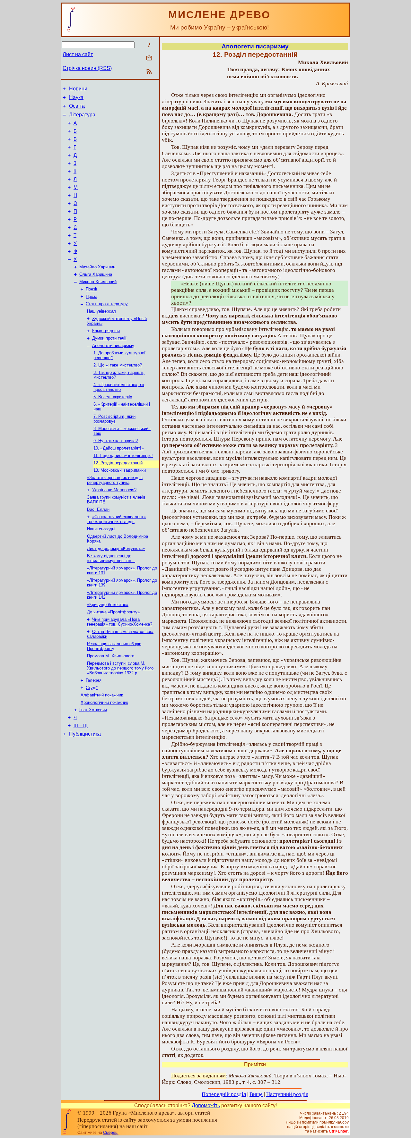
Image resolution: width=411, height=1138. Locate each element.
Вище (256, 1094)
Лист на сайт (78, 54)
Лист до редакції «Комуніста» (116, 548)
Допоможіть (206, 1105)
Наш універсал (101, 311)
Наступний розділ (287, 1094)
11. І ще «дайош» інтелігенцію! (123, 455)
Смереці (110, 1132)
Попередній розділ (224, 1094)
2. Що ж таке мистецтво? (117, 365)
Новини (78, 88)
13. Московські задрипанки (119, 470)
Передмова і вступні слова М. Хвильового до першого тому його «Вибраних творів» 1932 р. (120, 668)
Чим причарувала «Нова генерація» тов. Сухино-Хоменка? (119, 622)
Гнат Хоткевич (93, 709)
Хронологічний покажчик (104, 702)
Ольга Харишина (95, 274)
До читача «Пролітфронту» (113, 612)
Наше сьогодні (101, 529)
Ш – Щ (81, 725)
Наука (76, 97)
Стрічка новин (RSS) (87, 68)
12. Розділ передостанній (118, 462)
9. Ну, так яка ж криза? (115, 440)
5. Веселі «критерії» (112, 396)
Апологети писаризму (113, 345)
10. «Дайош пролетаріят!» (118, 448)
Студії (92, 687)
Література (82, 114)
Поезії (91, 289)
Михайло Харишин (97, 267)
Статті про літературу (107, 303)
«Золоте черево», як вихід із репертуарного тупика (115, 480)
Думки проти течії (109, 338)
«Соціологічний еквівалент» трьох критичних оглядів (116, 519)
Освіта (77, 106)
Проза (91, 296)
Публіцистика (85, 734)
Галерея (93, 680)
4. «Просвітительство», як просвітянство (118, 387)
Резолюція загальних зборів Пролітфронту (114, 646)
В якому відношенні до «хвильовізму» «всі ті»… (111, 558)
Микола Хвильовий (98, 281)
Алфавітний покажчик (102, 695)
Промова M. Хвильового (110, 655)
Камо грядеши (106, 330)
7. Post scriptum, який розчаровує (114, 419)
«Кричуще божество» (107, 604)
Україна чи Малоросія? (114, 489)
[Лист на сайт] (149, 58)
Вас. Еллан (98, 509)
